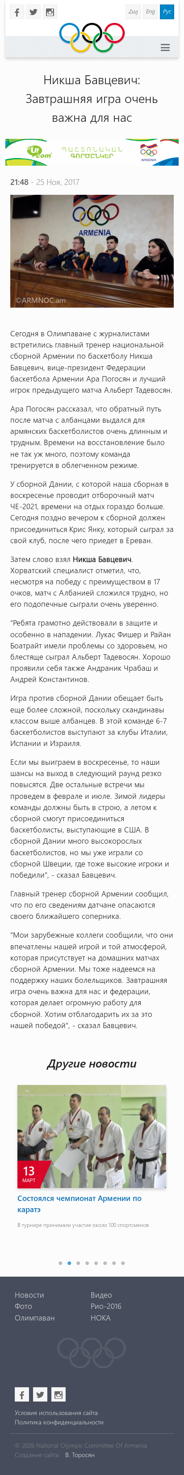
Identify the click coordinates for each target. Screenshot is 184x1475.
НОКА (101, 1317)
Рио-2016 (106, 1306)
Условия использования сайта (56, 1412)
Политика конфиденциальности (59, 1422)
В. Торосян (80, 1454)
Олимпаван (35, 1317)
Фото (23, 1306)
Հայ (133, 11)
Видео (101, 1294)
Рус (167, 11)
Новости (29, 1294)
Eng (150, 11)
